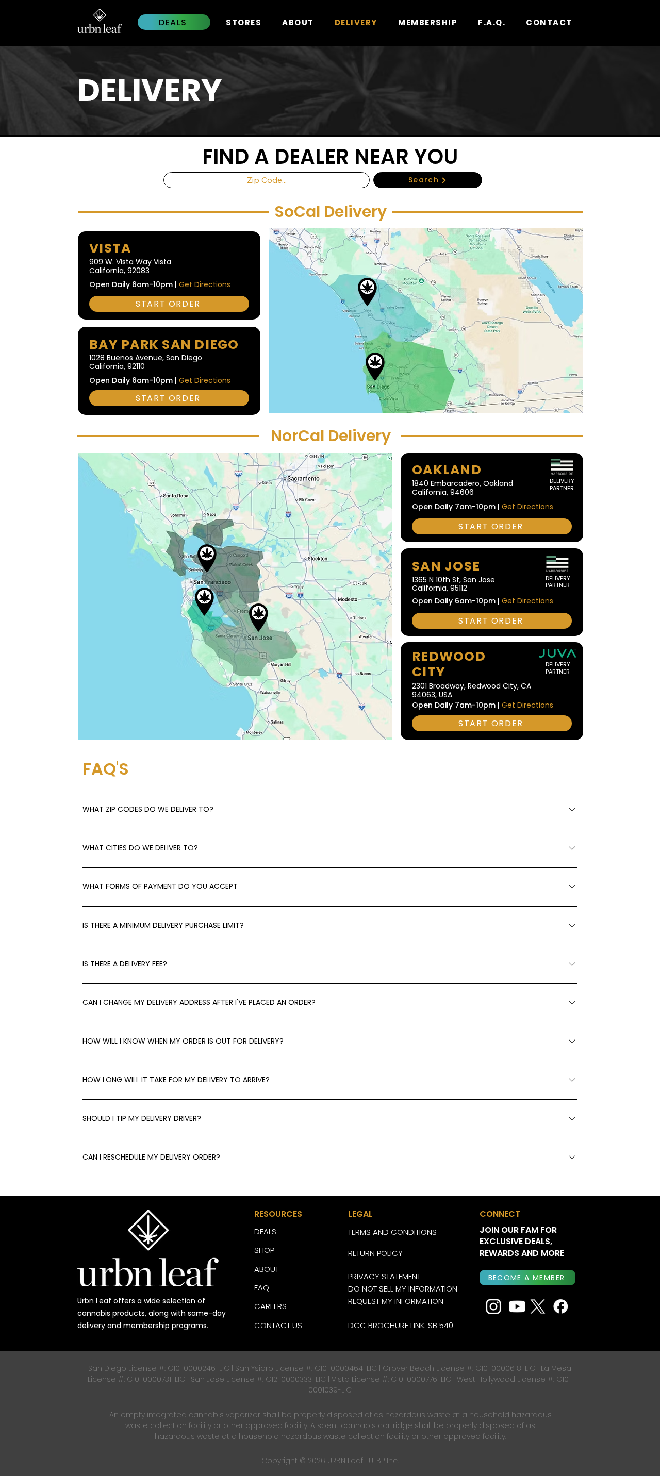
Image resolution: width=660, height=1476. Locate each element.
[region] (404, 310)
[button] (527, 1277)
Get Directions (204, 284)
